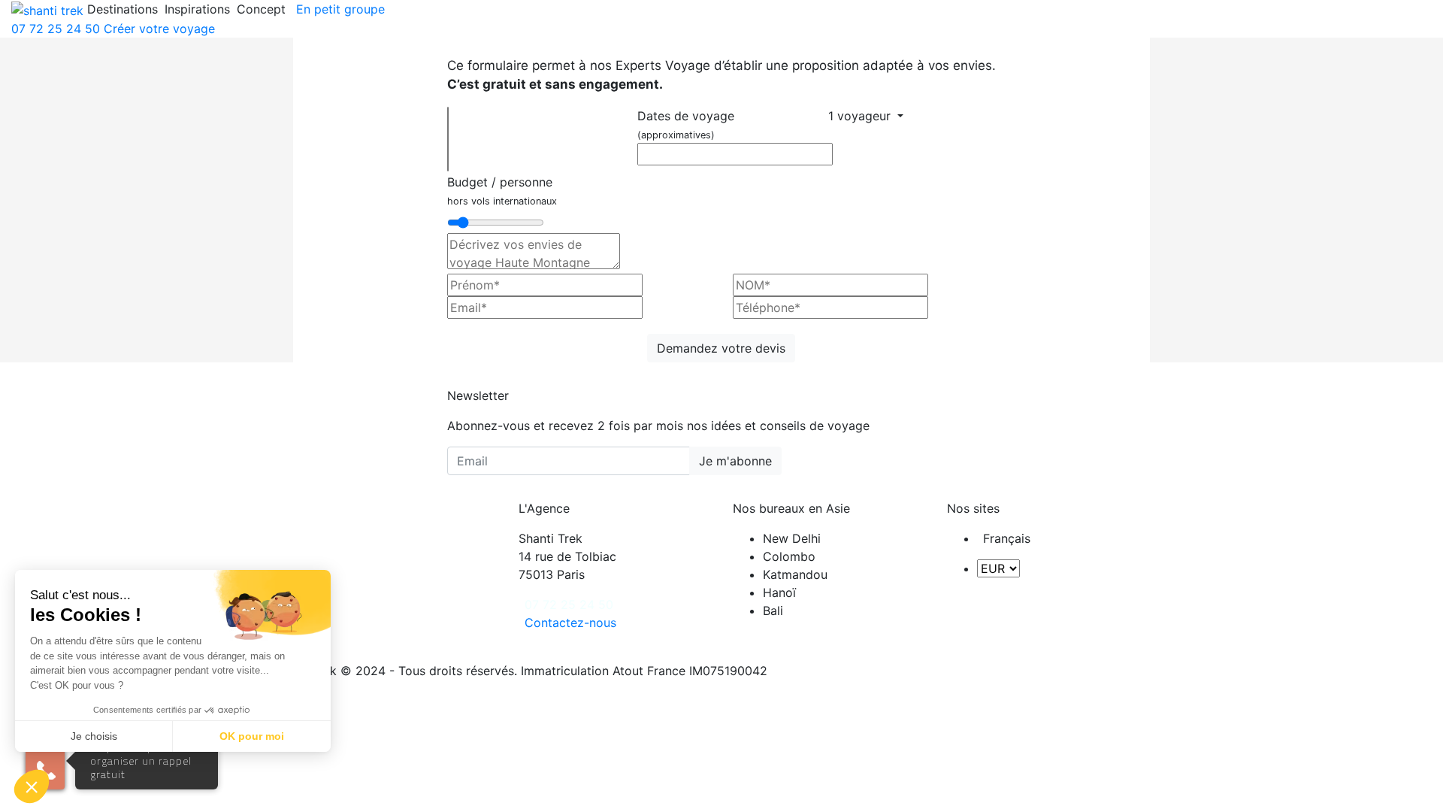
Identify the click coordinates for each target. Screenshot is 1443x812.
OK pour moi (251, 736)
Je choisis (94, 736)
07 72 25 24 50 (55, 28)
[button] (32, 786)
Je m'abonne (735, 460)
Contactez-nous (570, 622)
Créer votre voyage (159, 28)
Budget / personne (502, 190)
